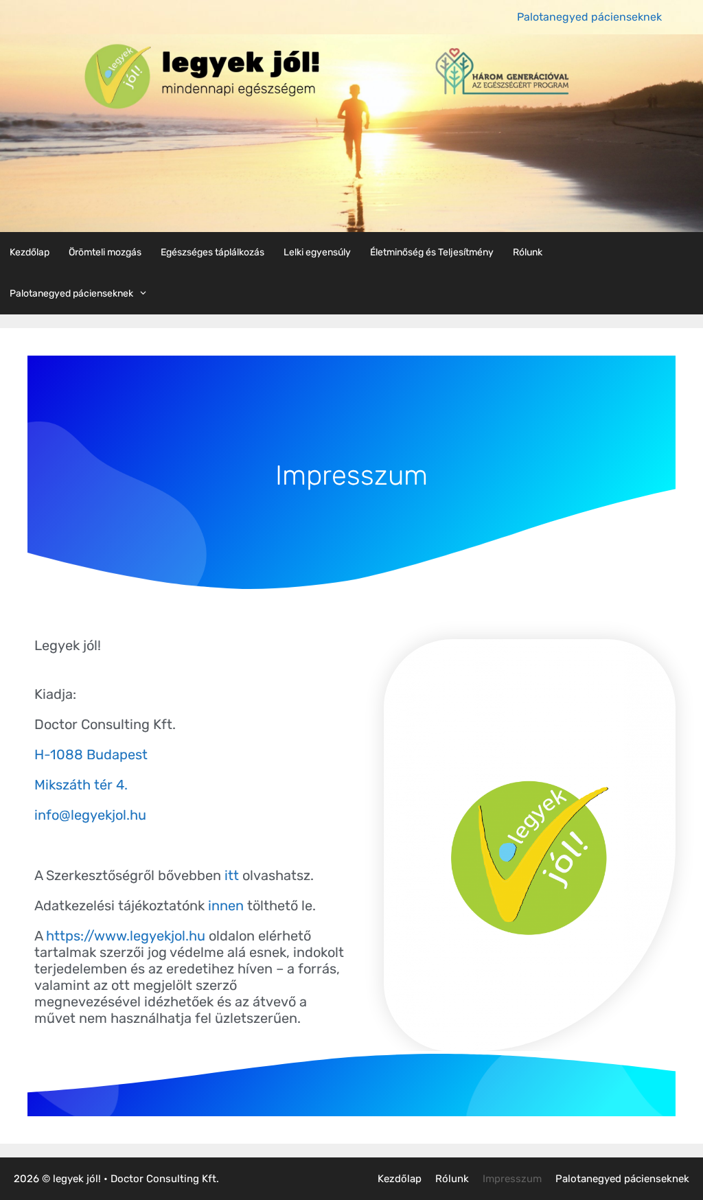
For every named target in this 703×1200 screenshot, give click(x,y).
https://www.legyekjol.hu (125, 935)
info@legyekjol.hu (90, 815)
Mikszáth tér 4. (81, 784)
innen (226, 905)
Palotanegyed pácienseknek (589, 16)
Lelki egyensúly (317, 252)
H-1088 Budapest (91, 754)
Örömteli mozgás (105, 252)
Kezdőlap (29, 252)
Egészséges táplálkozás (212, 252)
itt (230, 875)
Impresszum (512, 1179)
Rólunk (527, 252)
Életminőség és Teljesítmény (432, 252)
